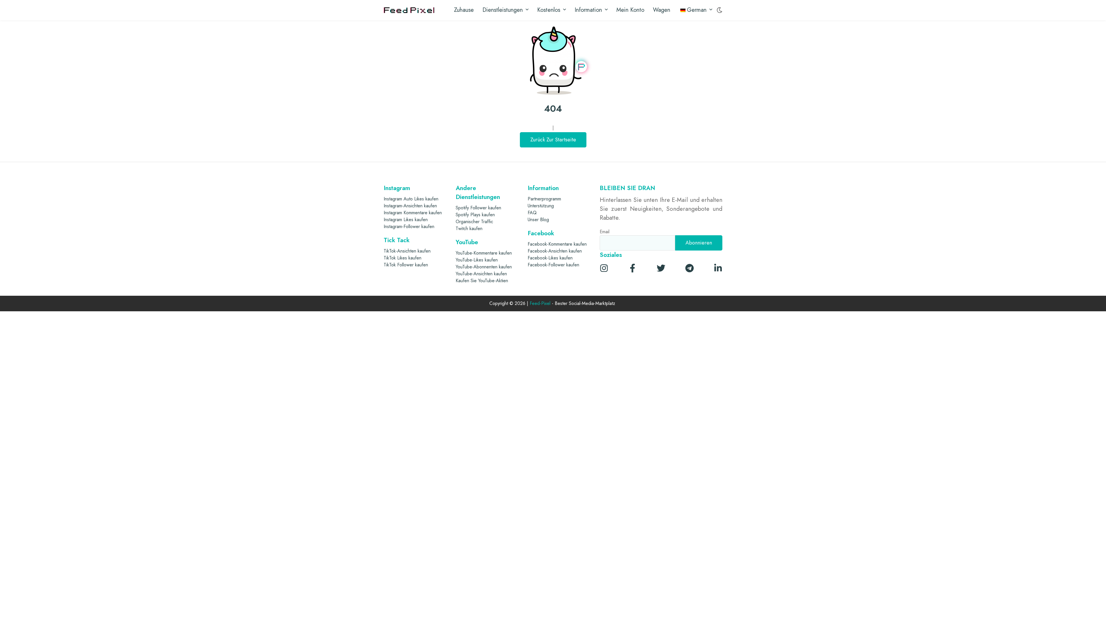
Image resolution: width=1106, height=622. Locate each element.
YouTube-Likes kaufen (477, 260)
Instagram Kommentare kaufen (413, 212)
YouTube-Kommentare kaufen (484, 253)
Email (604, 231)
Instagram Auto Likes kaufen (411, 199)
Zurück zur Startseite (553, 139)
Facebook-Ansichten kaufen (555, 251)
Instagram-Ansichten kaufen (410, 205)
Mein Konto (630, 10)
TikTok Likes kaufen (402, 258)
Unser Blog (538, 219)
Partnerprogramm (544, 199)
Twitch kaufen (469, 228)
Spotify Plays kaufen (475, 214)
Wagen (661, 10)
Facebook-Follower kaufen (553, 264)
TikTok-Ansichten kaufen (407, 251)
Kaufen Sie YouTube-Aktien (482, 280)
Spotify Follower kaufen (478, 207)
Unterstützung (541, 205)
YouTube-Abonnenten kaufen (484, 266)
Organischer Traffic (474, 221)
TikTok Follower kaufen (406, 264)
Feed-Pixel (540, 304)
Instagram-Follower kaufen (409, 226)
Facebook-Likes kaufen (550, 258)
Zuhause (464, 10)
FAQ (532, 212)
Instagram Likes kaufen (406, 219)
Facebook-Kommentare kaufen (557, 244)
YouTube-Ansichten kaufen (481, 273)
